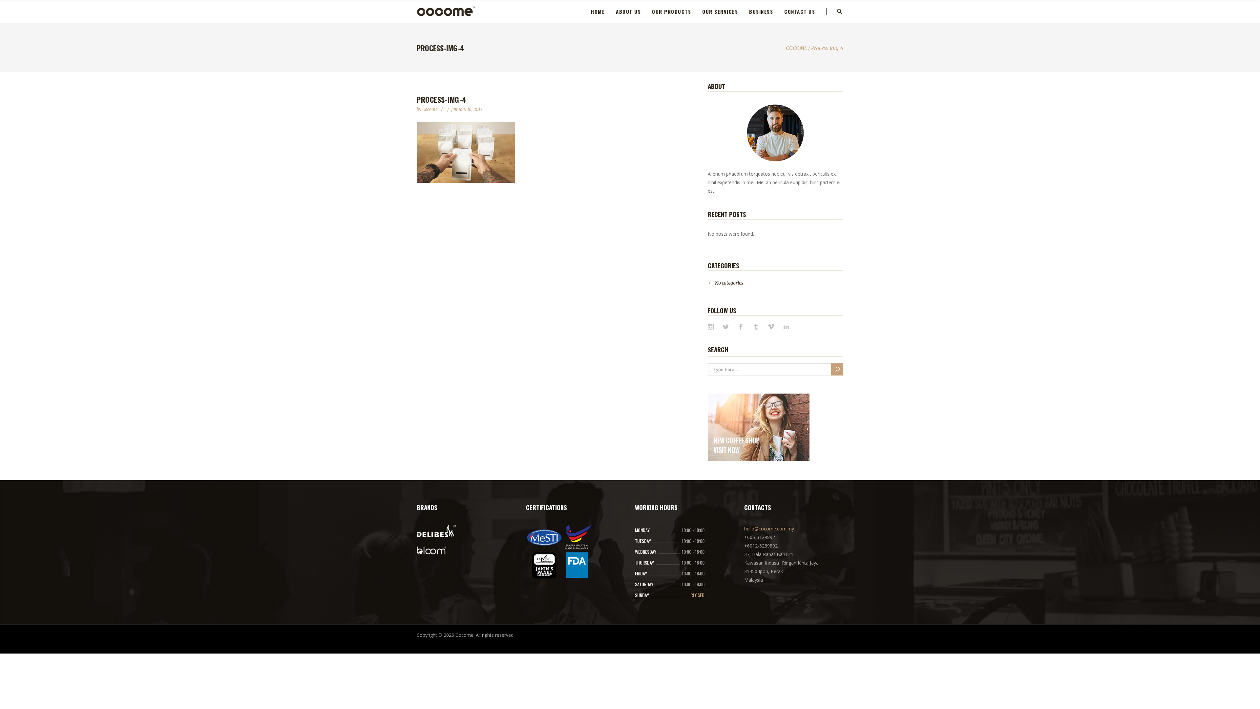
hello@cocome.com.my (769, 529)
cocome (430, 109)
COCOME (796, 48)
